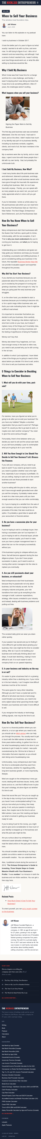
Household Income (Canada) (11, 1057)
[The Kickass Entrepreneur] (19, 2)
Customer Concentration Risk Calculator (14, 1081)
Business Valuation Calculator (11, 1075)
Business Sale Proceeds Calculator (13, 1078)
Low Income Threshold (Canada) (12, 1063)
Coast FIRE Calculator (9, 1104)
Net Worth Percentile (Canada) (11, 1048)
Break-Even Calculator (9, 1084)
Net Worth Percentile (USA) (10, 1051)
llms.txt (4, 1136)
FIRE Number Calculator (9, 1101)
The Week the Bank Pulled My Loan (16, 993)
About (4, 1037)
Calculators (5, 1034)
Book (3, 1028)
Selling (6, 11)
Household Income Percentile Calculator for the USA (18, 1066)
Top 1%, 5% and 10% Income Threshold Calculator (18, 1072)
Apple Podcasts (7, 1125)
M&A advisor (21, 733)
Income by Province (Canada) (11, 1060)
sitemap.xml (11, 1136)
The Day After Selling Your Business (16, 980)
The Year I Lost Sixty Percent (14, 989)
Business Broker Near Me (28, 261)
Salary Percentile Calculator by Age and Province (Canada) (20, 1110)
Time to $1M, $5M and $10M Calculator (14, 1107)
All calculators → (8, 1113)
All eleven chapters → (9, 998)
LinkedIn (4, 1122)
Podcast (4, 1031)
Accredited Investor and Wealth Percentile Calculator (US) (20, 1098)
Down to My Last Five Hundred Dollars (17, 984)
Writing (4, 1025)
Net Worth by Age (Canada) (10, 1045)
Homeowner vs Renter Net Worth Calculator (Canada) (19, 1069)
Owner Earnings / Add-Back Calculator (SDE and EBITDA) (20, 1087)
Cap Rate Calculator (8, 1093)
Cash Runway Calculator (9, 1090)
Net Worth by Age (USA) (9, 1054)
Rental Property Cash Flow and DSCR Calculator (17, 1095)
